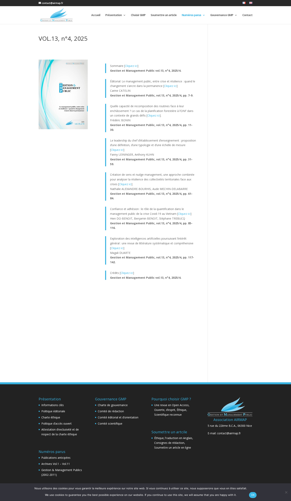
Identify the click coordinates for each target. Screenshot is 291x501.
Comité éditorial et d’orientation (118, 417)
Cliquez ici (131, 66)
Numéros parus (191, 15)
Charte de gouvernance (113, 405)
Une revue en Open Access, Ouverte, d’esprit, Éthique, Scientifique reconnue (171, 409)
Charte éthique (50, 417)
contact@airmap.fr (229, 433)
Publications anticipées (55, 458)
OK (253, 494)
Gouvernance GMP (221, 15)
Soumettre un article (164, 15)
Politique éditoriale (53, 411)
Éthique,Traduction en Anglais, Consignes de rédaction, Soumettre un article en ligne (173, 442)
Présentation (113, 15)
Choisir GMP (138, 15)
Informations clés (52, 405)
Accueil (95, 15)
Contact (247, 15)
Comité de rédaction (111, 411)
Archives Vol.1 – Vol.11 (55, 464)
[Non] (286, 492)
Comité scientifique (110, 423)
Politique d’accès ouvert (56, 423)
